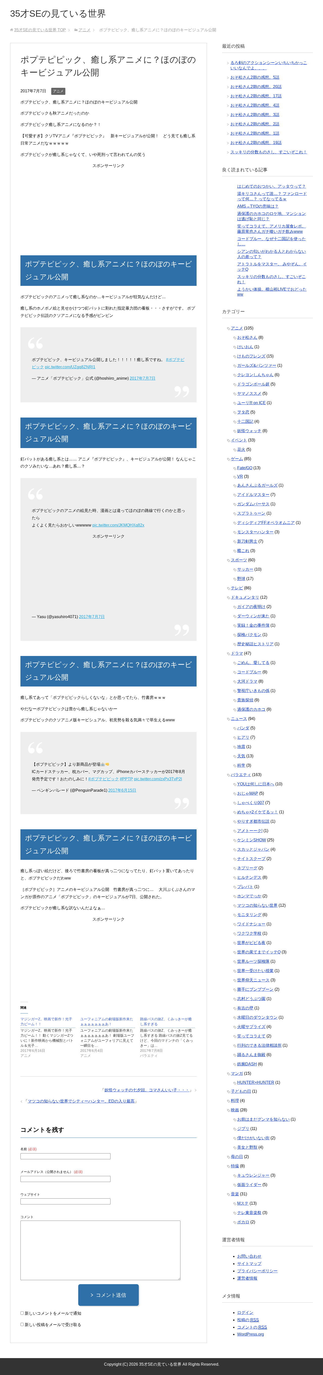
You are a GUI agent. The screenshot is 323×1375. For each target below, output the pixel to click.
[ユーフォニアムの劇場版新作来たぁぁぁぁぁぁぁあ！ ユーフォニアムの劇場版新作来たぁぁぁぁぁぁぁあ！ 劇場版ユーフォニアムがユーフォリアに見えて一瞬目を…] (110, 1037)
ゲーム (237, 459)
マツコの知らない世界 (257, 905)
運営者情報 (247, 1278)
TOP (40, 30)
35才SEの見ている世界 (58, 13)
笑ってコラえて (251, 1036)
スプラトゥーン (251, 513)
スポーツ (239, 560)
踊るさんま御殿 (251, 1055)
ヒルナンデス (249, 877)
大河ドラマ (247, 681)
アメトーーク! (249, 831)
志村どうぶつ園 (251, 999)
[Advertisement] (108, 205)
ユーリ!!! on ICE (251, 403)
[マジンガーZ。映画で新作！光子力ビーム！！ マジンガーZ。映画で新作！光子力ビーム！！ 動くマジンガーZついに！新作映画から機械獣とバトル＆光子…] (50, 1037)
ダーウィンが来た (253, 616)
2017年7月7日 (142, 378)
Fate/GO (244, 468)
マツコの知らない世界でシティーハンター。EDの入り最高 (81, 1101)
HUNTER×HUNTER (255, 1082)
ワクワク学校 (249, 933)
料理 (235, 1100)
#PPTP (126, 779)
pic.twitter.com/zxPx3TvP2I (158, 779)
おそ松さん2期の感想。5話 (254, 77)
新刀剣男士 (247, 541)
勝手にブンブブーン (255, 989)
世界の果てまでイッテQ (259, 952)
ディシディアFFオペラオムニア (266, 522)
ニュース (239, 719)
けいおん (245, 347)
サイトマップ (249, 1263)
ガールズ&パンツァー (256, 365)
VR (240, 476)
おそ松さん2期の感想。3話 (254, 115)
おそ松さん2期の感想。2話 (254, 124)
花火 (241, 449)
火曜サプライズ (251, 1027)
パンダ (243, 728)
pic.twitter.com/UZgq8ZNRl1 (70, 367)
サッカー (245, 569)
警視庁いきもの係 (253, 691)
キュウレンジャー (253, 1175)
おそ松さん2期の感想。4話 (254, 105)
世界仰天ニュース (253, 980)
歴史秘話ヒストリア (255, 644)
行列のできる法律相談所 (259, 1045)
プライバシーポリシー (257, 1271)
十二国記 (245, 421)
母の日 (237, 1156)
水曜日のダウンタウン (257, 1017)
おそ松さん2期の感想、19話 (256, 143)
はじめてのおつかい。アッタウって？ (271, 186)
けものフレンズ (251, 356)
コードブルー (249, 672)
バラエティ (241, 775)
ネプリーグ (247, 868)
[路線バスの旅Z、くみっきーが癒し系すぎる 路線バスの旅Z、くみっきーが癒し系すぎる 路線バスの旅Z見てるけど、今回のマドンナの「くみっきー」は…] (170, 1037)
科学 (241, 765)
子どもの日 (241, 1091)
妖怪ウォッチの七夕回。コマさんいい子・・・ (146, 1090)
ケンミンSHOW (251, 840)
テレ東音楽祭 (249, 1213)
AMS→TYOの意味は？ (258, 206)
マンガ (237, 1073)
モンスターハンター (255, 532)
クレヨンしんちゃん (255, 375)
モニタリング (249, 915)
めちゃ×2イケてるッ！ (257, 812)
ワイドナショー (251, 924)
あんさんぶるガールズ (257, 485)
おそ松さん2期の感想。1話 (254, 133)
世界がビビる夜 (251, 943)
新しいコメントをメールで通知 (53, 1313)
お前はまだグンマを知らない (263, 1119)
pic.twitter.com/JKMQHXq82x (118, 525)
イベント (239, 440)
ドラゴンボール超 (253, 384)
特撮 (235, 1166)
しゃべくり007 (250, 803)
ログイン (245, 1312)
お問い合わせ (249, 1256)
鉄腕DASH (247, 1064)
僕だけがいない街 (253, 1138)
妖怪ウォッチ (249, 431)
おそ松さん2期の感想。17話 (256, 96)
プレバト (245, 887)
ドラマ (237, 653)
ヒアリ (243, 737)
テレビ (237, 588)
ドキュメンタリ (245, 597)
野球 (241, 578)
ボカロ (243, 1222)
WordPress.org (250, 1334)
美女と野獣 (247, 1147)
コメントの (252, 1327)
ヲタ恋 (243, 412)
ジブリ (243, 1128)
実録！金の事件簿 (253, 625)
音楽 (235, 1194)
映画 (235, 1110)
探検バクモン (249, 634)
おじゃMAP (247, 793)
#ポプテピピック (103, 779)
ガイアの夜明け (251, 606)
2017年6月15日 (122, 790)
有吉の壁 (245, 1008)
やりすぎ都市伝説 (253, 821)
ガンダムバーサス (253, 504)
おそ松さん (247, 337)
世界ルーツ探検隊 (253, 961)
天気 (241, 756)
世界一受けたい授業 (255, 971)
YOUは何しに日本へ (255, 784)
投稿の (248, 1320)
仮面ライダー (249, 1184)
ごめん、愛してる (253, 663)
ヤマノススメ (249, 393)
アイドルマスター (253, 494)
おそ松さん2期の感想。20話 (256, 87)
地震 (241, 747)
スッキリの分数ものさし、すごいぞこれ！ (268, 152)
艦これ (243, 550)
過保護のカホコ (251, 709)
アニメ (58, 91)
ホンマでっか (249, 896)
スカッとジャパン (253, 849)
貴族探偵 (245, 700)
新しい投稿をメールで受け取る (53, 1325)
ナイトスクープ (251, 859)
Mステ (243, 1203)
